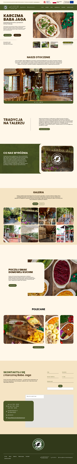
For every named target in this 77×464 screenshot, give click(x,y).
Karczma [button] (35, 203)
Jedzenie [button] (42, 203)
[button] (6, 86)
